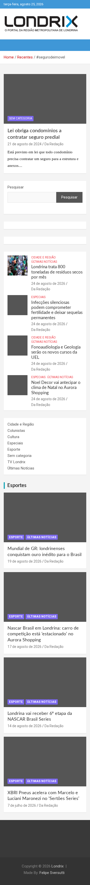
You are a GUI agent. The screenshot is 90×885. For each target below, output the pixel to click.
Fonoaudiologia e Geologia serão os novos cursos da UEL (55, 352)
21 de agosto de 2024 (25, 144)
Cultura (13, 437)
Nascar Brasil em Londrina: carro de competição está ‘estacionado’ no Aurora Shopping (43, 634)
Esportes (16, 485)
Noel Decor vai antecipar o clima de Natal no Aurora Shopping (55, 387)
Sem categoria (20, 118)
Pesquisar (16, 187)
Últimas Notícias (44, 261)
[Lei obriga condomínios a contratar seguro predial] (45, 99)
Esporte (14, 449)
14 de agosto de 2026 (25, 726)
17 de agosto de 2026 (25, 647)
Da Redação (54, 144)
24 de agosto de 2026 (48, 284)
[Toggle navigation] (10, 45)
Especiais (38, 297)
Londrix (58, 866)
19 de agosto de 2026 (25, 561)
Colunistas (16, 430)
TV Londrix (16, 462)
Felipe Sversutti (52, 872)
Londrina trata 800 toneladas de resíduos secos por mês (56, 272)
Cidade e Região (43, 257)
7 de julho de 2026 (22, 805)
